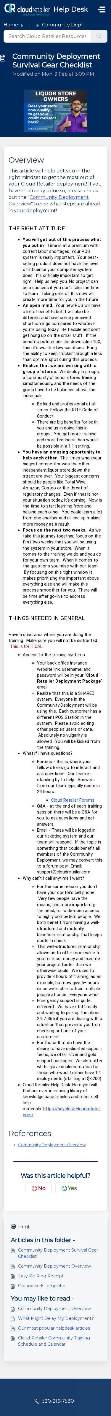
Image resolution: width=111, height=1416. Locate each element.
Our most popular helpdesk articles (54, 1328)
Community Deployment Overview (52, 1144)
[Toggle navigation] (101, 9)
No (42, 1188)
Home (11, 25)
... (30, 25)
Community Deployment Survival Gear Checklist (58, 1253)
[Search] (99, 36)
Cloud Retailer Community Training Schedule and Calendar (54, 1341)
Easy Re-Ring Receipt (41, 1276)
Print (24, 1227)
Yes (72, 1188)
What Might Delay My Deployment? (56, 1318)
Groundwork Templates (42, 1285)
